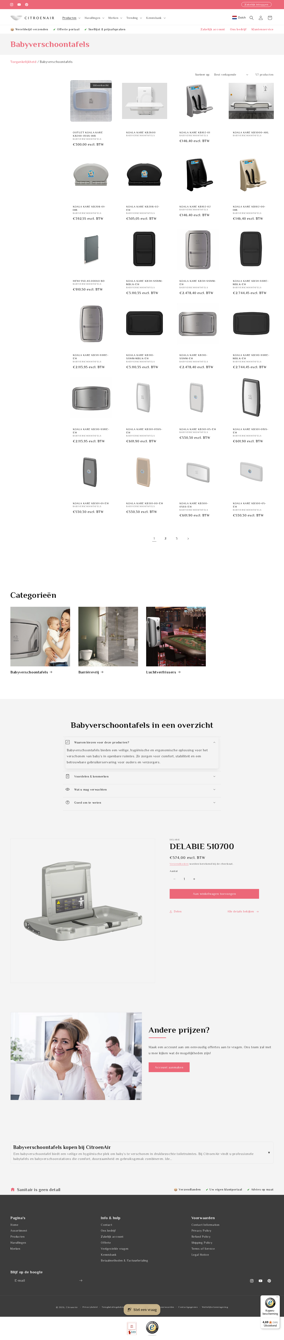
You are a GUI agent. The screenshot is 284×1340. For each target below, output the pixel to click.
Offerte (106, 1242)
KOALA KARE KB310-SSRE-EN (91, 431)
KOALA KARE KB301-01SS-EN (250, 431)
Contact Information (205, 1224)
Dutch (242, 17)
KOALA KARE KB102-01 (194, 132)
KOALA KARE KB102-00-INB (249, 208)
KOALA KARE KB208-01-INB (89, 208)
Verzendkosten (179, 863)
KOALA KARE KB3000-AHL (251, 132)
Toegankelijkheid (23, 62)
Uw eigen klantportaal (226, 1189)
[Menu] (277, 1297)
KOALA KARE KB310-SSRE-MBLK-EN (251, 356)
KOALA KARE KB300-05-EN (249, 505)
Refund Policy (201, 1236)
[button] (71, 17)
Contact (106, 1224)
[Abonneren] (80, 1280)
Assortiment (18, 1230)
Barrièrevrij (88, 672)
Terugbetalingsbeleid (113, 1307)
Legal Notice (200, 1254)
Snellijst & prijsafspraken (107, 29)
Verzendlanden (190, 1189)
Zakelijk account (213, 29)
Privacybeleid (90, 1307)
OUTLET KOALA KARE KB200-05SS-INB (88, 134)
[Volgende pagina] (188, 538)
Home (14, 1224)
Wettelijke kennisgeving (215, 1307)
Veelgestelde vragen (114, 1248)
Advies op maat (262, 1189)
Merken (15, 1248)
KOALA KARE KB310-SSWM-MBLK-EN (140, 356)
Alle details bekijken (240, 911)
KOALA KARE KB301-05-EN (197, 429)
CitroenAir (72, 1307)
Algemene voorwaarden (161, 1307)
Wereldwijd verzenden (31, 29)
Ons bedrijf (238, 29)
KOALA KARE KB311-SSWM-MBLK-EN (144, 282)
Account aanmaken (169, 1067)
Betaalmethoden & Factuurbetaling (124, 1260)
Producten (17, 1236)
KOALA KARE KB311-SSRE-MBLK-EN (250, 282)
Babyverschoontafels (29, 672)
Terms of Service (203, 1248)
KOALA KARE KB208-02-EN (142, 208)
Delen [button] (178, 911)
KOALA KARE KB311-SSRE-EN (90, 356)
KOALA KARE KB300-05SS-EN (193, 505)
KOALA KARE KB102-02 (195, 206)
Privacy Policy (201, 1230)
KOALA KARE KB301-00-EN (144, 503)
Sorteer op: (202, 74)
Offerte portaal (68, 29)
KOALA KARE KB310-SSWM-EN (193, 356)
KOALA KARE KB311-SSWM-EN (197, 282)
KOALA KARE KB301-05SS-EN (144, 431)
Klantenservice (263, 29)
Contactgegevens (188, 1307)
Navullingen (18, 1242)
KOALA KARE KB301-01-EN (91, 503)
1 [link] (154, 538)
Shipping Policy (201, 1242)
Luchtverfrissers (161, 672)
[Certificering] (152, 1328)
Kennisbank (108, 1254)
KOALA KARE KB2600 (141, 132)
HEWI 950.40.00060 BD (89, 280)
